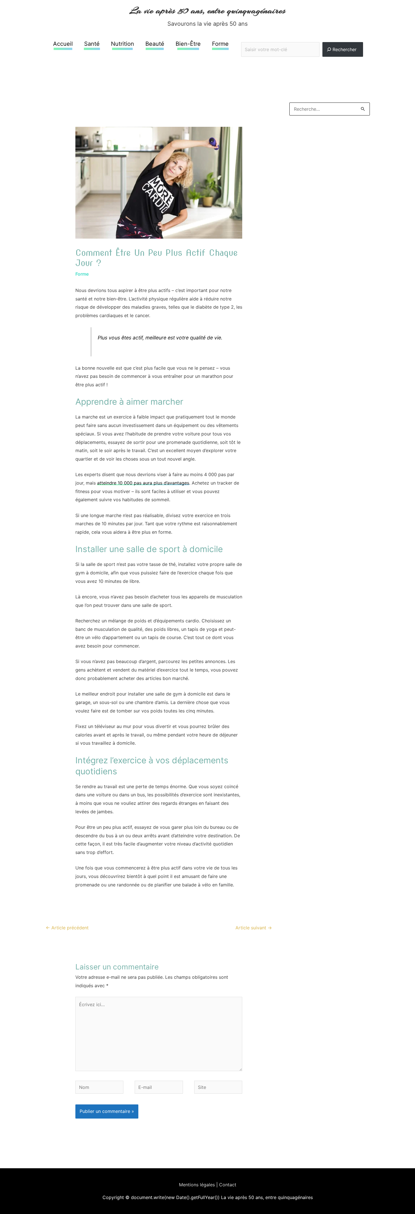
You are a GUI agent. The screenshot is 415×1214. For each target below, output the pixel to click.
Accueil (63, 43)
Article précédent (67, 927)
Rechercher (302, 38)
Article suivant (253, 927)
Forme (220, 43)
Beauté (154, 43)
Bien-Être (188, 43)
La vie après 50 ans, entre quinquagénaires (207, 11)
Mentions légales (197, 1184)
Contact (227, 1184)
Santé (92, 43)
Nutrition (122, 43)
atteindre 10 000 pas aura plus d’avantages (143, 483)
